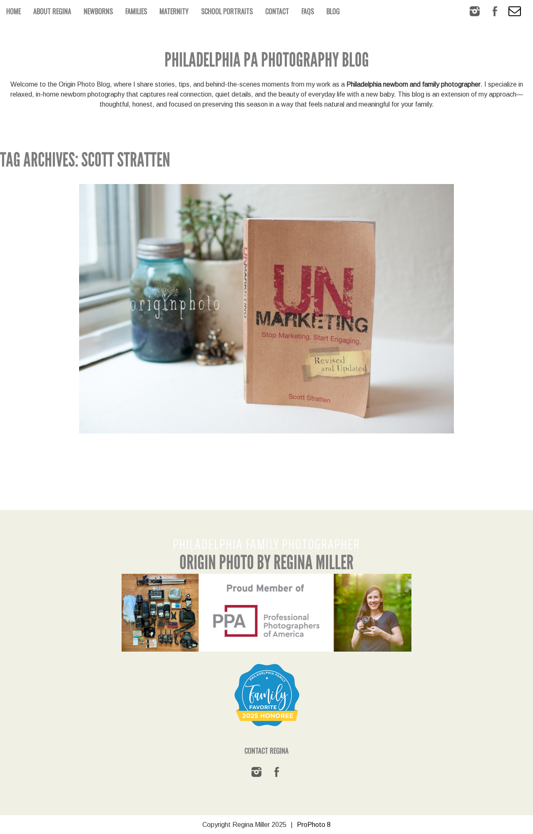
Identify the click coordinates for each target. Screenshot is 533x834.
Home (13, 11)
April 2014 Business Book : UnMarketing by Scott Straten (264, 280)
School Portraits (227, 11)
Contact (277, 11)
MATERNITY (174, 11)
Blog (333, 11)
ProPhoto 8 (314, 824)
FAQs (307, 11)
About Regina (52, 11)
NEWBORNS (98, 11)
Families (136, 11)
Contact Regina (266, 751)
